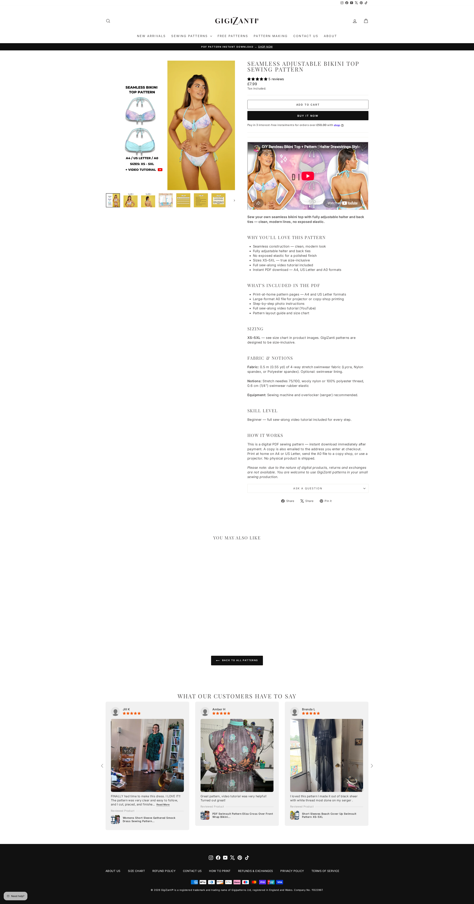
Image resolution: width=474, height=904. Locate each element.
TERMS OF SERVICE (325, 871)
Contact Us (305, 36)
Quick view (136, 607)
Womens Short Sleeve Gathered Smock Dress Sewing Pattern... (149, 819)
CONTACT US (192, 871)
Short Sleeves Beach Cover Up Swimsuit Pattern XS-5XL (329, 815)
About (330, 36)
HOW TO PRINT (220, 871)
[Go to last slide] (102, 766)
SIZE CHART (136, 871)
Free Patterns (233, 36)
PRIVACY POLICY (292, 871)
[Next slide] (371, 766)
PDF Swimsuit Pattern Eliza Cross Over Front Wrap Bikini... (242, 815)
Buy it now (307, 115)
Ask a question (308, 488)
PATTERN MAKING (271, 36)
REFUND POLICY (164, 871)
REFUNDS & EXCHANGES (255, 871)
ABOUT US (113, 871)
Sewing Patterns (190, 36)
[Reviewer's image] (147, 755)
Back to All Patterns (239, 660)
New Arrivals (151, 36)
